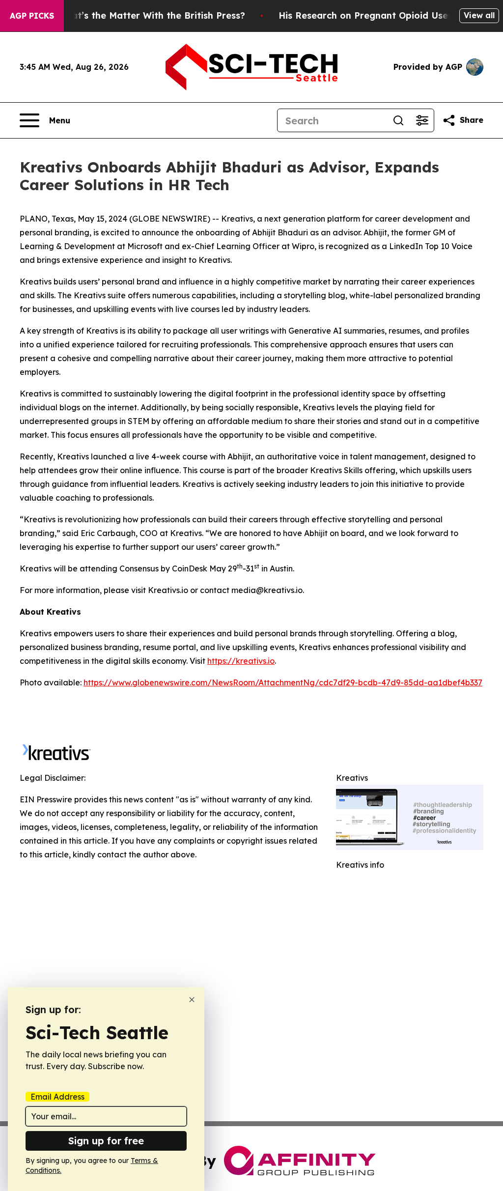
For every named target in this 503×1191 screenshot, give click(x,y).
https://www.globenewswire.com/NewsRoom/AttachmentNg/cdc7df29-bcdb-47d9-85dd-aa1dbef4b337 (283, 682)
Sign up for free (106, 1140)
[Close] (191, 999)
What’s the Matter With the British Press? (151, 15)
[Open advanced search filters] (422, 120)
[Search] (398, 120)
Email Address (57, 1097)
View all (479, 15)
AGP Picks (32, 16)
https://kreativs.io (241, 661)
